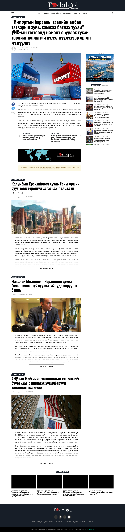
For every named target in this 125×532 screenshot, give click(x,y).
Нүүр (39, 13)
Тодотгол (25, 49)
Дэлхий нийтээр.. (56, 13)
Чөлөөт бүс (77, 13)
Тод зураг (84, 13)
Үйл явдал (46, 13)
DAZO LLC (91, 529)
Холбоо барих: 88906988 (86, 522)
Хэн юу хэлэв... (67, 13)
